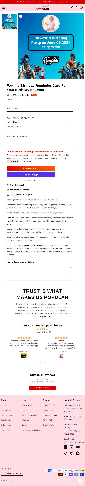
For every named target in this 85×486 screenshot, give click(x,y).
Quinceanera (6, 425)
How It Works (27, 405)
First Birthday (6, 405)
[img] (42, 329)
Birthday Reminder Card (24, 245)
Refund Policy (48, 420)
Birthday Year (13, 108)
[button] (3, 7)
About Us (25, 420)
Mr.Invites (9, 481)
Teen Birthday (6, 420)
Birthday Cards (6, 430)
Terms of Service (49, 405)
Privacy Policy (48, 410)
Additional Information (17, 136)
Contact (25, 425)
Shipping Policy (49, 425)
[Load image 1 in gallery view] (9, 21)
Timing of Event (14, 127)
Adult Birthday (6, 415)
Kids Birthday (6, 410)
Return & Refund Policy (31, 430)
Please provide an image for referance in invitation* (35, 151)
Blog (23, 410)
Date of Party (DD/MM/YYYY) (21, 118)
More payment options (31, 180)
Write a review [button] (42, 388)
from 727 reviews (41, 332)
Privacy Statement (50, 415)
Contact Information (29, 415)
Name (9, 99)
